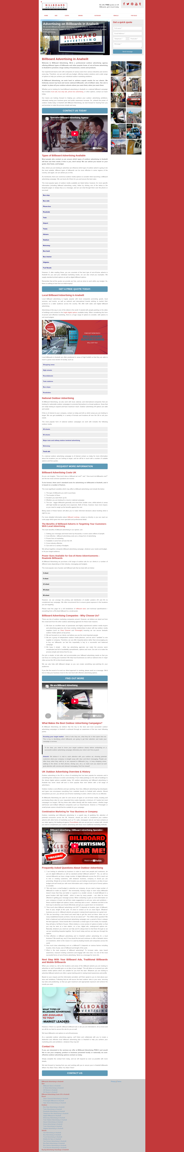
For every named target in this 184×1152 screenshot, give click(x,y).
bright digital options (70, 312)
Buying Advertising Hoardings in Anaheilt (55, 1150)
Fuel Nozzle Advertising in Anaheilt (54, 1147)
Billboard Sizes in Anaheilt (51, 1086)
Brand (80, 15)
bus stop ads (62, 91)
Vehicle (115, 15)
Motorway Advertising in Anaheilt (54, 1118)
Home (46, 15)
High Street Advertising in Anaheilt (54, 1103)
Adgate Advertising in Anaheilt (53, 1128)
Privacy (113, 1081)
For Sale (134, 15)
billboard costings (73, 517)
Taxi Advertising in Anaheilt (52, 1132)
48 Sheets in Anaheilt (50, 1090)
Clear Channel (65, 630)
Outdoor (97, 15)
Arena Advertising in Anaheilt (52, 1124)
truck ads (54, 91)
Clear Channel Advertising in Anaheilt (55, 1098)
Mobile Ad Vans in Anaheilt (52, 1139)
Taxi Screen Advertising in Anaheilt (54, 1141)
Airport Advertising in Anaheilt (53, 1122)
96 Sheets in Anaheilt (50, 1092)
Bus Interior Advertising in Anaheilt (54, 1145)
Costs (67, 15)
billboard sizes (81, 608)
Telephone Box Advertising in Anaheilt (55, 1113)
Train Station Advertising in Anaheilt (55, 1120)
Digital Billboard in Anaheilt (52, 1115)
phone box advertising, (76, 91)
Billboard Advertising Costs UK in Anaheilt (55, 1094)
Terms (119, 1081)
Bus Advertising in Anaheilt (52, 1135)
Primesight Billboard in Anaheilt (53, 1100)
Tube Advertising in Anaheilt (52, 1109)
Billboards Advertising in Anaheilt (52, 1081)
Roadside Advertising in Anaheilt (54, 1111)
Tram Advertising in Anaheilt (52, 1126)
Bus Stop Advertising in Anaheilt (53, 1107)
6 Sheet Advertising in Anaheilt (53, 1088)
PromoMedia (74, 822)
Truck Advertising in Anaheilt (52, 1137)
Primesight (78, 630)
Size (56, 15)
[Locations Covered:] (41, 2)
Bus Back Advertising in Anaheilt (54, 1143)
